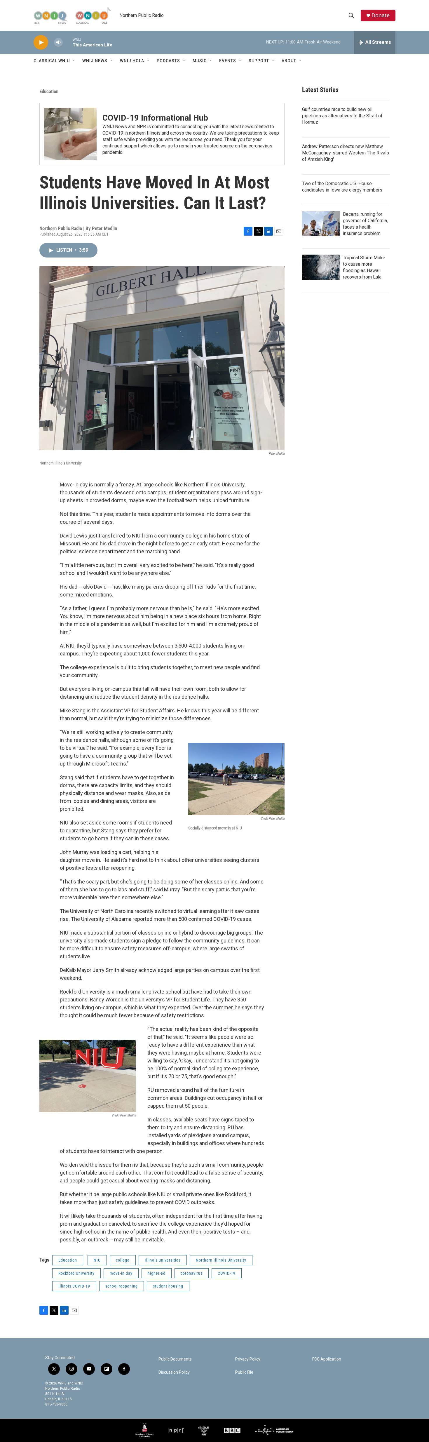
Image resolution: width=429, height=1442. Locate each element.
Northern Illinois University (221, 1260)
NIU (97, 1260)
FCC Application (326, 1359)
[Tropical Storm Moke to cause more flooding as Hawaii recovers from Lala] (321, 267)
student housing (168, 1286)
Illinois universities (163, 1260)
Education (48, 91)
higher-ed (156, 1273)
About (289, 60)
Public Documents (175, 1359)
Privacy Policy (247, 1359)
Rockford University (76, 1273)
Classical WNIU (52, 60)
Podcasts (168, 60)
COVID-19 (227, 1273)
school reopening (121, 1286)
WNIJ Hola (132, 60)
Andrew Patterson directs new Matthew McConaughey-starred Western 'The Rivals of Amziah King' (345, 153)
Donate (381, 15)
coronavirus (192, 1273)
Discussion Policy (174, 1372)
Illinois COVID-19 (74, 1286)
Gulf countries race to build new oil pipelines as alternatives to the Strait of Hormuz (342, 116)
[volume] (58, 42)
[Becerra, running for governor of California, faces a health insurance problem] (321, 223)
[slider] (68, 42)
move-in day (121, 1273)
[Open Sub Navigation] (74, 60)
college (123, 1260)
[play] (41, 42)
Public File (244, 1372)
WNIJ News (94, 60)
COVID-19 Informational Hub (155, 118)
